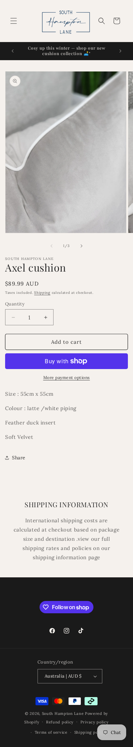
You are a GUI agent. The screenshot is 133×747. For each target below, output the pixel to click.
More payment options (66, 377)
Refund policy (60, 722)
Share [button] (19, 458)
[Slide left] (51, 245)
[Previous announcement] (12, 50)
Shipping (42, 292)
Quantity (15, 304)
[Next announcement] (120, 50)
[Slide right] (81, 245)
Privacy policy (94, 722)
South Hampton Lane (63, 713)
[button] (13, 20)
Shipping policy (89, 732)
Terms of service (51, 732)
